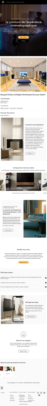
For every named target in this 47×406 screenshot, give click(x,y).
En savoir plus (9, 230)
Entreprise (32, 396)
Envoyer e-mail (13, 108)
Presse (32, 395)
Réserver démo (24, 37)
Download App (31, 317)
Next (40, 182)
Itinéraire (25, 41)
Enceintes (14, 396)
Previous (7, 182)
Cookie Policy (23, 397)
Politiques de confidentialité (23, 396)
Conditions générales (23, 401)
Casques (14, 395)
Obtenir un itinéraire (5, 108)
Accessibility (23, 399)
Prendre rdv (31, 154)
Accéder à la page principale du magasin (15, 2)
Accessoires (14, 400)
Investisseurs (32, 398)
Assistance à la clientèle (32, 401)
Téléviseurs (14, 398)
